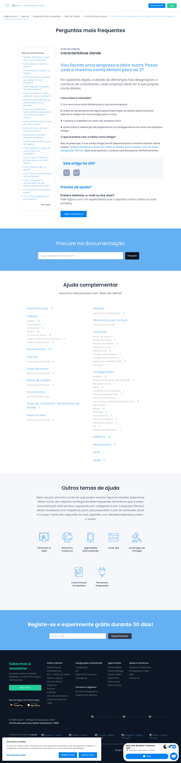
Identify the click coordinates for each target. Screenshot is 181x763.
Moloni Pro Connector (86, 674)
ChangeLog (81, 678)
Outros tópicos (102, 415)
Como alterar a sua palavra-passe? (37, 191)
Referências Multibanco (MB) (109, 361)
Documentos (39, 349)
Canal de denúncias (57, 699)
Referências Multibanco (107, 430)
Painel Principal (40, 308)
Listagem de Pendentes (107, 354)
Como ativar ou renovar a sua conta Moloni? (36, 129)
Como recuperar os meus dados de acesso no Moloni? (37, 94)
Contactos (134, 678)
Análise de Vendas (104, 340)
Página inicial (10, 16)
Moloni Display (115, 667)
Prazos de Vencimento (106, 398)
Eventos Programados (40, 342)
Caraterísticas (54, 670)
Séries (98, 387)
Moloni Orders (114, 674)
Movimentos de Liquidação (109, 313)
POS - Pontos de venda (58, 674)
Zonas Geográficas (105, 419)
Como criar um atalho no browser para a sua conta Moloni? (36, 160)
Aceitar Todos (88, 755)
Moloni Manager (116, 670)
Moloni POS (113, 678)
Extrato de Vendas (104, 336)
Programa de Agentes (86, 695)
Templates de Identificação (109, 391)
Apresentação (54, 667)
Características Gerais (95, 16)
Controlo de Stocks (39, 335)
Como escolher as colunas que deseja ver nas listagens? (36, 80)
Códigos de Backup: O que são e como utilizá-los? (36, 58)
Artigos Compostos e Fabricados (46, 338)
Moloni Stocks (114, 685)
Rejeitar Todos (67, 755)
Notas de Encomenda (105, 325)
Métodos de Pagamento (107, 394)
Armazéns (100, 412)
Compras (100, 365)
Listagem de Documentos (108, 358)
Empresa (100, 376)
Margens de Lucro (104, 347)
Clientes (33, 321)
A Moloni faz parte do (23, 736)
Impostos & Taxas (104, 383)
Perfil (98, 452)
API (77, 670)
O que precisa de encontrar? (52, 255)
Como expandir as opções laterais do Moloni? (36, 88)
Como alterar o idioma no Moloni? (36, 65)
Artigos (33, 331)
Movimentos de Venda (40, 361)
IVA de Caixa (101, 405)
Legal (49, 703)
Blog (131, 674)
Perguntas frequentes (140, 667)
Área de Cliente (72, 16)
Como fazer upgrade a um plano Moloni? (36, 198)
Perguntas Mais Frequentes (47, 16)
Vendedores (35, 328)
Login (171, 5)
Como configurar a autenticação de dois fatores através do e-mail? (36, 183)
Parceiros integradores (87, 691)
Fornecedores (36, 324)
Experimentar (120, 636)
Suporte (25, 16)
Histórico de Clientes (105, 343)
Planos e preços (55, 678)
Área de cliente (54, 681)
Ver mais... (46, 204)
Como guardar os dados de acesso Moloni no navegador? (36, 151)
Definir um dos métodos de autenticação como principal (36, 103)
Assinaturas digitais (105, 423)
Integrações (81, 667)
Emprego (51, 692)
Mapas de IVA (102, 350)
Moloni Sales (114, 681)
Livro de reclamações (57, 695)
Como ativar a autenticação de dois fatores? (37, 175)
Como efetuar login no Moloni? (34, 168)
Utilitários (102, 437)
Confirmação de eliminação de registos (37, 143)
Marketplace (104, 445)
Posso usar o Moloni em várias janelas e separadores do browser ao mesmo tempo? (37, 113)
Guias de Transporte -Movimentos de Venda (53, 405)
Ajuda (99, 460)
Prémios (51, 688)
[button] (174, 756)
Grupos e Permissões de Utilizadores (113, 380)
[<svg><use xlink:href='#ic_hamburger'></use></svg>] (7, 5)
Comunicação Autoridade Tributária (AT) (116, 401)
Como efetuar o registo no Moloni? (36, 72)
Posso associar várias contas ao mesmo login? (37, 123)
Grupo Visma (122, 750)
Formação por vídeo (139, 670)
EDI (96, 426)
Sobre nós (52, 685)
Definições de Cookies (16, 755)
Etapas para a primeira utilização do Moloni (34, 136)
